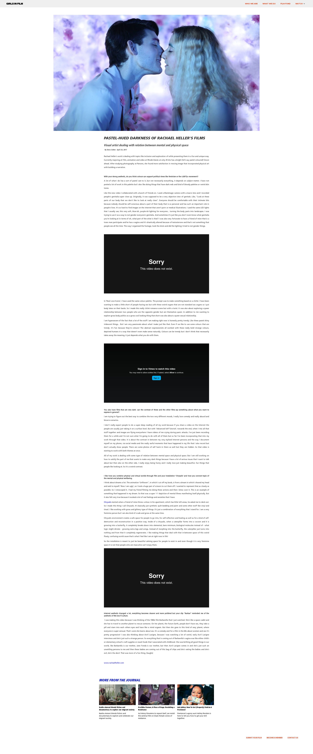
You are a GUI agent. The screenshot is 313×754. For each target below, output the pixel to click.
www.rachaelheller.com (114, 663)
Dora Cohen (111, 150)
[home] (15, 3)
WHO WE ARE (251, 4)
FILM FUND (285, 4)
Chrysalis (107, 502)
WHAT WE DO (269, 4)
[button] (300, 3)
